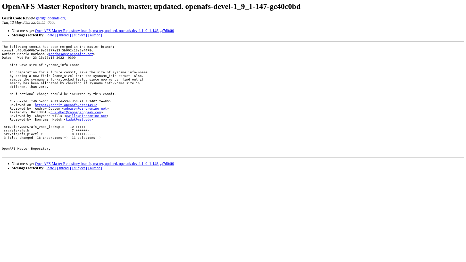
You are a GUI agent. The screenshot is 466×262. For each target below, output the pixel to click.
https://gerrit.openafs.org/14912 (66, 105)
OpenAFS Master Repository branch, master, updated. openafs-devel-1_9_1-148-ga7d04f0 (104, 31)
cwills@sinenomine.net (86, 116)
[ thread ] (64, 35)
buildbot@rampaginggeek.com (75, 112)
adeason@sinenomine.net (85, 108)
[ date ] (50, 35)
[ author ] (95, 35)
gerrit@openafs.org (51, 18)
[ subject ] (79, 35)
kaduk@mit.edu (78, 119)
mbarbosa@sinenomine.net (71, 54)
